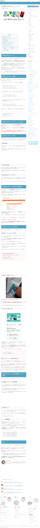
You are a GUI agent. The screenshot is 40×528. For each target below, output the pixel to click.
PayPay (30, 37)
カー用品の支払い (30, 122)
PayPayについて (18, 509)
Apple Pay (30, 35)
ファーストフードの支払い (32, 71)
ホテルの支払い (30, 125)
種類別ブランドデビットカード (33, 46)
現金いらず (7, 527)
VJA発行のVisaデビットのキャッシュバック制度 (8, 38)
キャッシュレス (31, 27)
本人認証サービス (5, 49)
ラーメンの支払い (31, 79)
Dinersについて (17, 505)
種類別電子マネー (31, 56)
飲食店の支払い (30, 66)
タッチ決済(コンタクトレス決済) (33, 16)
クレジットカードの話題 (33, 499)
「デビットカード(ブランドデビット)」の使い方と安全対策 (12, 485)
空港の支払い (29, 119)
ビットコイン (30, 28)
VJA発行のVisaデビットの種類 (6, 37)
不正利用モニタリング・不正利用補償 (8, 48)
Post (29, 6)
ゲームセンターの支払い (32, 103)
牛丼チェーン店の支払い (32, 74)
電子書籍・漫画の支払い (32, 133)
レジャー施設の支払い (31, 97)
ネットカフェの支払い (31, 105)
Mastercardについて (18, 500)
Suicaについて (3, 504)
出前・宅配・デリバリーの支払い (33, 130)
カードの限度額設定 (6, 50)
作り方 (30, 17)
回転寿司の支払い (31, 82)
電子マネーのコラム (31, 57)
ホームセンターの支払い (31, 108)
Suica (29, 55)
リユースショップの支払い (31, 114)
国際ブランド (30, 18)
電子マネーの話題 (32, 501)
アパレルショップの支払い (31, 94)
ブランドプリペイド (31, 48)
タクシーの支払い (30, 116)
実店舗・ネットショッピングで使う (8, 44)
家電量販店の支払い (30, 89)
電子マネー (29, 54)
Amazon (30, 25)
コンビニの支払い (30, 63)
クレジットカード (30, 11)
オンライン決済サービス (32, 26)
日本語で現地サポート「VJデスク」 (8, 41)
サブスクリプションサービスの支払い (33, 128)
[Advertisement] (13, 27)
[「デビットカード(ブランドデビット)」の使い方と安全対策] (2, 485)
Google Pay (30, 36)
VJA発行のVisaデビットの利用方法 (7, 43)
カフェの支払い (30, 68)
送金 (29, 42)
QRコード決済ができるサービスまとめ (20, 514)
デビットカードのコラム (12, 7)
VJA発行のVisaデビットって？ (6, 36)
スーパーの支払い (30, 65)
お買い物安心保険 (5, 40)
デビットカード (7, 7)
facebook (33, 6)
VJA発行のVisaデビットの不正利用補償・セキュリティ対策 (10, 47)
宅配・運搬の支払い (30, 91)
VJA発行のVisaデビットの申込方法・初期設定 (8, 42)
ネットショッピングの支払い (31, 136)
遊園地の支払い (30, 102)
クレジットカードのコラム (32, 15)
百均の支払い (30, 111)
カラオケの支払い (31, 100)
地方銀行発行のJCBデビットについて (9, 488)
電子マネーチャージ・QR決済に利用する (9, 46)
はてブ (37, 6)
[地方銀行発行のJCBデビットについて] (2, 488)
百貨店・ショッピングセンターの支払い (33, 86)
